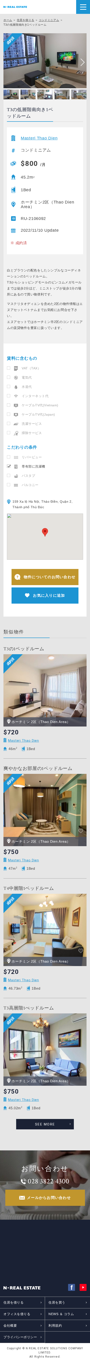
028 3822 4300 (48, 1181)
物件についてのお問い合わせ (50, 577)
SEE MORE (45, 1124)
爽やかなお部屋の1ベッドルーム (37, 769)
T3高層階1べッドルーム (28, 1008)
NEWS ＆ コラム (61, 1314)
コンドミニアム (49, 20)
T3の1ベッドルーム (23, 649)
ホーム (7, 20)
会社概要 (10, 1325)
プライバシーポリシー (20, 1337)
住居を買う (56, 1302)
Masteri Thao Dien (39, 138)
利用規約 (55, 1325)
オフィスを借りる (16, 1314)
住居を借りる (25, 20)
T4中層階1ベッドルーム (28, 888)
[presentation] (81, 62)
